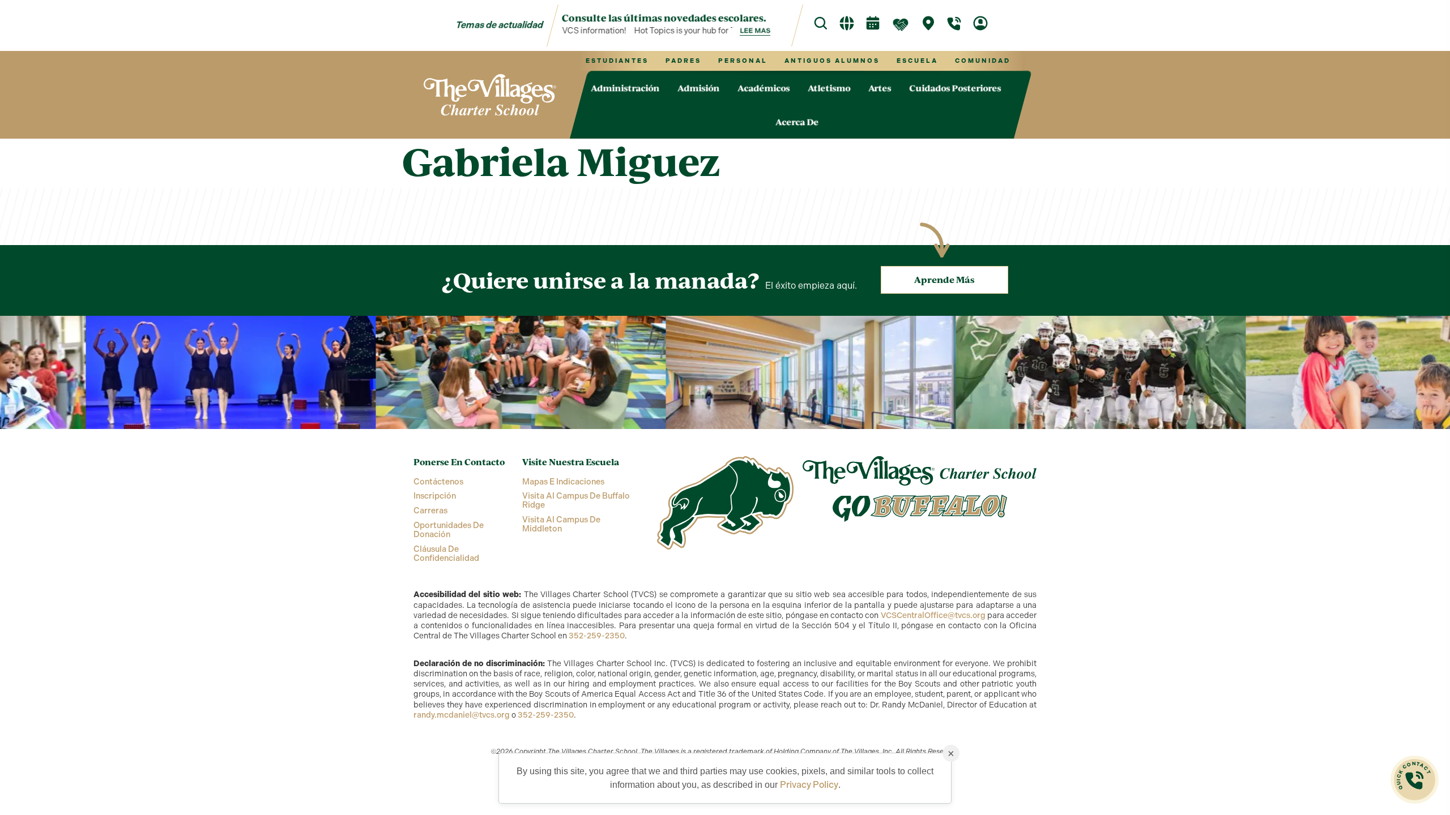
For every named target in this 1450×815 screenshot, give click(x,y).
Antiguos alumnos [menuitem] (832, 61)
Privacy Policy (809, 784)
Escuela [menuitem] (917, 61)
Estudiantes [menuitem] (617, 61)
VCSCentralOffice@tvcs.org (933, 615)
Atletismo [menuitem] (829, 87)
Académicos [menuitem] (763, 87)
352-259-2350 (597, 636)
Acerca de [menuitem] (796, 121)
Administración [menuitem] (625, 87)
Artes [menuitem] (879, 87)
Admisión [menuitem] (698, 87)
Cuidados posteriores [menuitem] (955, 87)
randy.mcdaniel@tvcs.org (461, 715)
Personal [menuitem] (742, 61)
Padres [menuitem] (683, 61)
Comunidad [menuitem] (982, 61)
